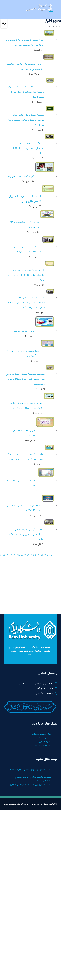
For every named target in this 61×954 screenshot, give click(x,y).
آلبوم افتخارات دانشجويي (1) (20, 176)
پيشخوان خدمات (43, 737)
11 (29, 555)
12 (26, 555)
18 (9, 555)
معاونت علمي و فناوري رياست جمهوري (33, 777)
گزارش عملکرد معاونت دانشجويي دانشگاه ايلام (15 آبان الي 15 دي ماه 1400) (26, 275)
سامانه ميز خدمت (42, 745)
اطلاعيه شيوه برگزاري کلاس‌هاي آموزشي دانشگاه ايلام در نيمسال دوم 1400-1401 (26, 119)
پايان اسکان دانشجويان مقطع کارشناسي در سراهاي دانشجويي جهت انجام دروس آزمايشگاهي (26, 302)
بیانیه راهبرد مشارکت (42, 647)
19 (7, 555)
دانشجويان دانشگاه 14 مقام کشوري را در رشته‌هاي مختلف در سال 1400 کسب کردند (25, 91)
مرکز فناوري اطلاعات (41, 734)
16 (15, 555)
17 (12, 555)
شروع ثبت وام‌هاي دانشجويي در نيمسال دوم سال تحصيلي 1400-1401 (27, 148)
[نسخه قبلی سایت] (4, 23)
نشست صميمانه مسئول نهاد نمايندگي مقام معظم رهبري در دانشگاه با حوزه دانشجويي (25, 379)
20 (4, 555)
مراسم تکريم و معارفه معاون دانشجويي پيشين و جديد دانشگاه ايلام (26, 534)
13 (24, 555)
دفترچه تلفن (45, 741)
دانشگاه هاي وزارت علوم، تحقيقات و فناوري (30, 784)
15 (18, 555)
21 (1, 555)
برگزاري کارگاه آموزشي (23, 330)
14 (21, 555)
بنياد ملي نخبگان (43, 780)
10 (32, 555)
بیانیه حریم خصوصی (30, 651)
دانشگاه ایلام (22, 803)
